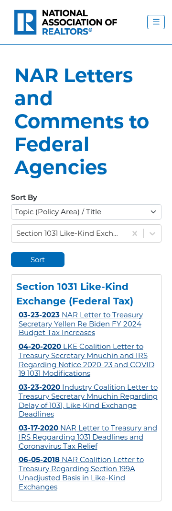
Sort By (24, 198)
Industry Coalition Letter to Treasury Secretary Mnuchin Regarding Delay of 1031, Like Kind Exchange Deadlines (88, 400)
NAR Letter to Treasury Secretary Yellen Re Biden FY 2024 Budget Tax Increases (81, 323)
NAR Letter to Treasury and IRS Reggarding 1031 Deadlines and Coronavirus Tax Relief (88, 437)
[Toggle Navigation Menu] (156, 22)
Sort (38, 259)
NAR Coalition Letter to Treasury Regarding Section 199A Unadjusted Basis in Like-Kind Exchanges (81, 473)
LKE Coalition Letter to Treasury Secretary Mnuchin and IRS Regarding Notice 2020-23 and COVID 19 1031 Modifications (86, 360)
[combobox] (17, 233)
